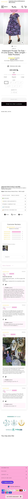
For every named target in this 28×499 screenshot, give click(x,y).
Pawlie (14, 48)
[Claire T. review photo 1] (14, 351)
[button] (11, 58)
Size (14, 80)
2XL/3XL (9, 86)
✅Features (5, 198)
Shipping (12, 60)
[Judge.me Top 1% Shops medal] (21, 423)
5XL (20, 86)
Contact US (4, 474)
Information (5, 467)
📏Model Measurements (9, 201)
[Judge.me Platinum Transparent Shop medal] (6, 423)
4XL (15, 86)
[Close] (20, 496)
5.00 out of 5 (18, 227)
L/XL (21, 82)
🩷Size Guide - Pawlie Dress (10, 195)
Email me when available (14, 104)
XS (6, 82)
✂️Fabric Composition (9, 204)
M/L (16, 82)
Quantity (14, 89)
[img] (6, 271)
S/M (11, 82)
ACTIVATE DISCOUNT (13, 496)
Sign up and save (6, 477)
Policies (3, 471)
